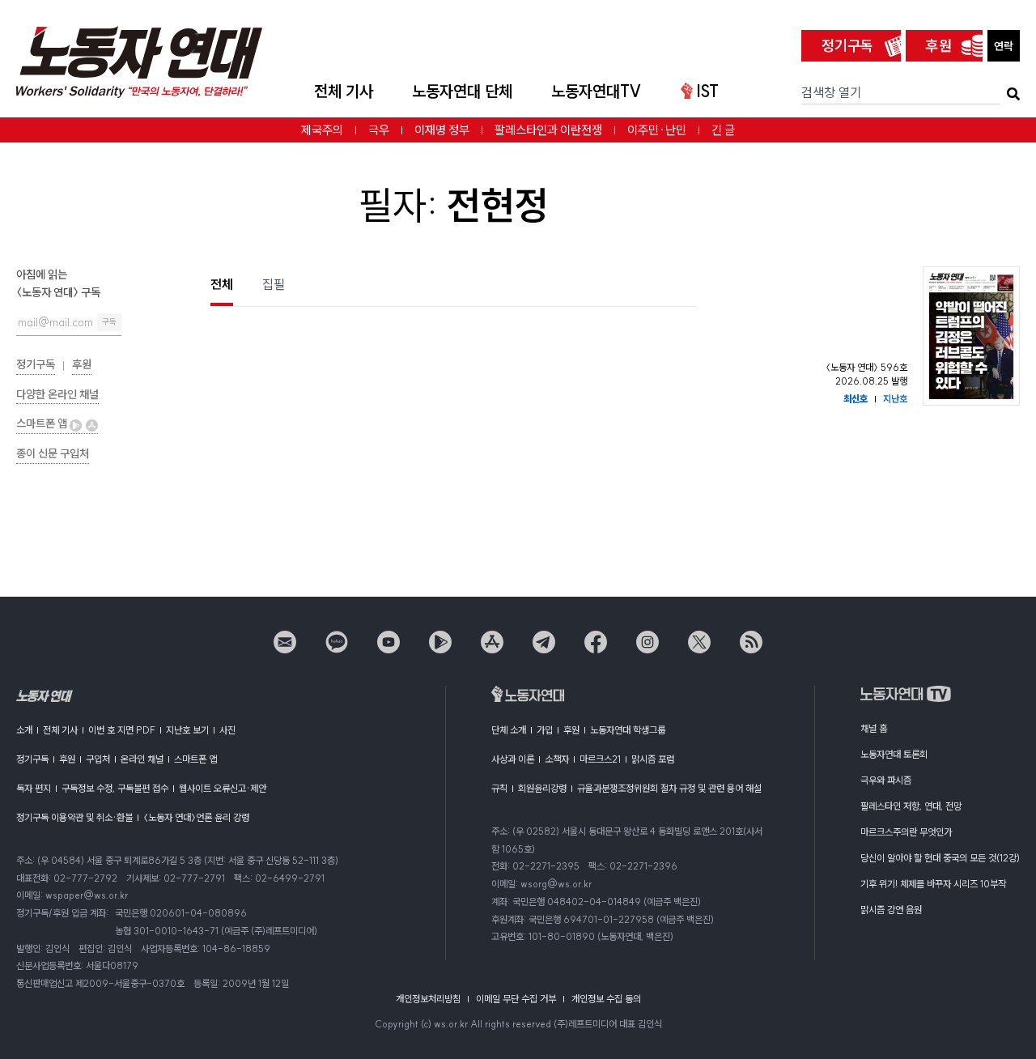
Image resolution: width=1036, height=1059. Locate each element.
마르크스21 (600, 759)
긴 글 (723, 130)
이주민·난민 (656, 130)
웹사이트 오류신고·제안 (222, 788)
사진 (227, 730)
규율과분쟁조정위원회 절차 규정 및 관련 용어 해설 (669, 788)
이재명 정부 (441, 130)
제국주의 (322, 130)
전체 (221, 284)
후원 (939, 45)
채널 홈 (873, 728)
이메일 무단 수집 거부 (516, 999)
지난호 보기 (187, 730)
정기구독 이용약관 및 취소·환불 (74, 817)
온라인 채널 (142, 759)
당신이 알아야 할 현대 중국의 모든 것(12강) (940, 858)
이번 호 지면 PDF (121, 730)
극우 (378, 130)
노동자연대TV (596, 91)
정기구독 (847, 45)
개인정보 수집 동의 (606, 999)
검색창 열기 (831, 92)
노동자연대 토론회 (894, 754)
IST (707, 91)
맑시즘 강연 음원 (891, 910)
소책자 (557, 759)
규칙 (499, 788)
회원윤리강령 (542, 788)
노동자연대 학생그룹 (627, 730)
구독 (109, 322)
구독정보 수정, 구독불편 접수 (115, 788)
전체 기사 (343, 91)
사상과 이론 (512, 759)
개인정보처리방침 (428, 999)
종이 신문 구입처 (52, 453)
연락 (1003, 46)
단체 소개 (508, 730)
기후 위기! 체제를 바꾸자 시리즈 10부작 (933, 884)
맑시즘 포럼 (652, 759)
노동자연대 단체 (462, 91)
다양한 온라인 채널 (57, 394)
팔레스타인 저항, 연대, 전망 (911, 806)
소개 (24, 730)
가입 (545, 730)
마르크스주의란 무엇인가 (906, 832)
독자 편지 (33, 788)
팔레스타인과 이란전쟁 (548, 130)
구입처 (98, 759)
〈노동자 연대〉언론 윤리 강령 (196, 817)
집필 (273, 284)
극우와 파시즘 (885, 780)
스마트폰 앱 (43, 423)
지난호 (895, 399)
